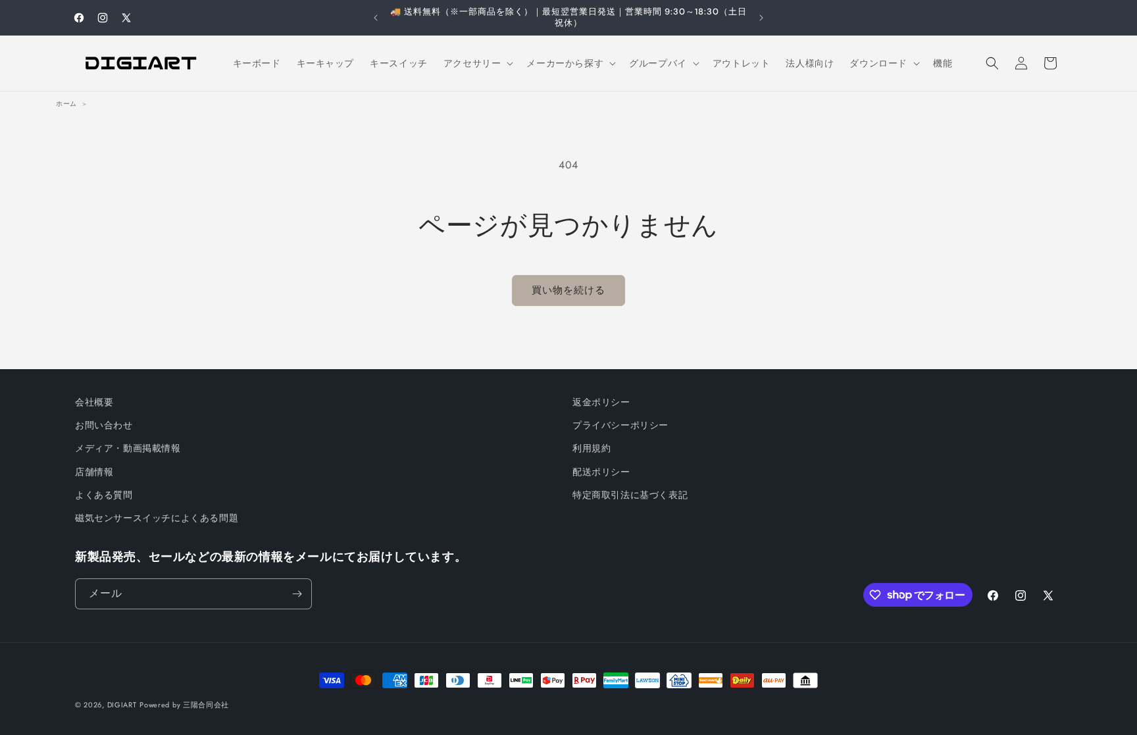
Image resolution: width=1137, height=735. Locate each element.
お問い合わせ (104, 425)
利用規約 (591, 448)
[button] (477, 63)
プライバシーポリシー (620, 425)
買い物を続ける (568, 290)
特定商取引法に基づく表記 (630, 494)
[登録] (296, 593)
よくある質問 (104, 494)
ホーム (66, 104)
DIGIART (122, 704)
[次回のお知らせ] (761, 17)
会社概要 (94, 402)
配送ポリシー (601, 471)
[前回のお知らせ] (375, 17)
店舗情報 (94, 471)
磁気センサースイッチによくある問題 (156, 517)
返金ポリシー (601, 402)
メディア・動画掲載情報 (128, 448)
